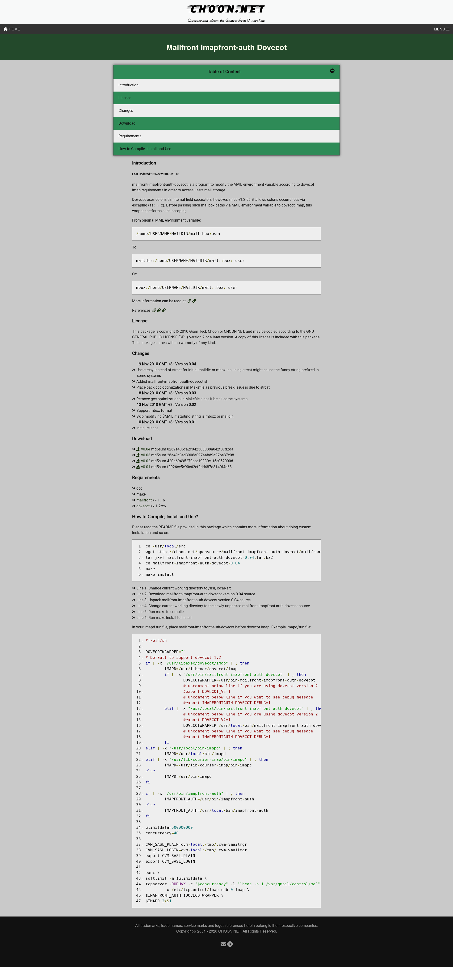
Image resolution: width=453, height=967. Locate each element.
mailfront (144, 500)
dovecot (143, 506)
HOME (14, 29)
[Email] (223, 944)
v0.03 (145, 455)
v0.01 (145, 467)
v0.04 (145, 449)
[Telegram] (230, 944)
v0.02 (145, 461)
